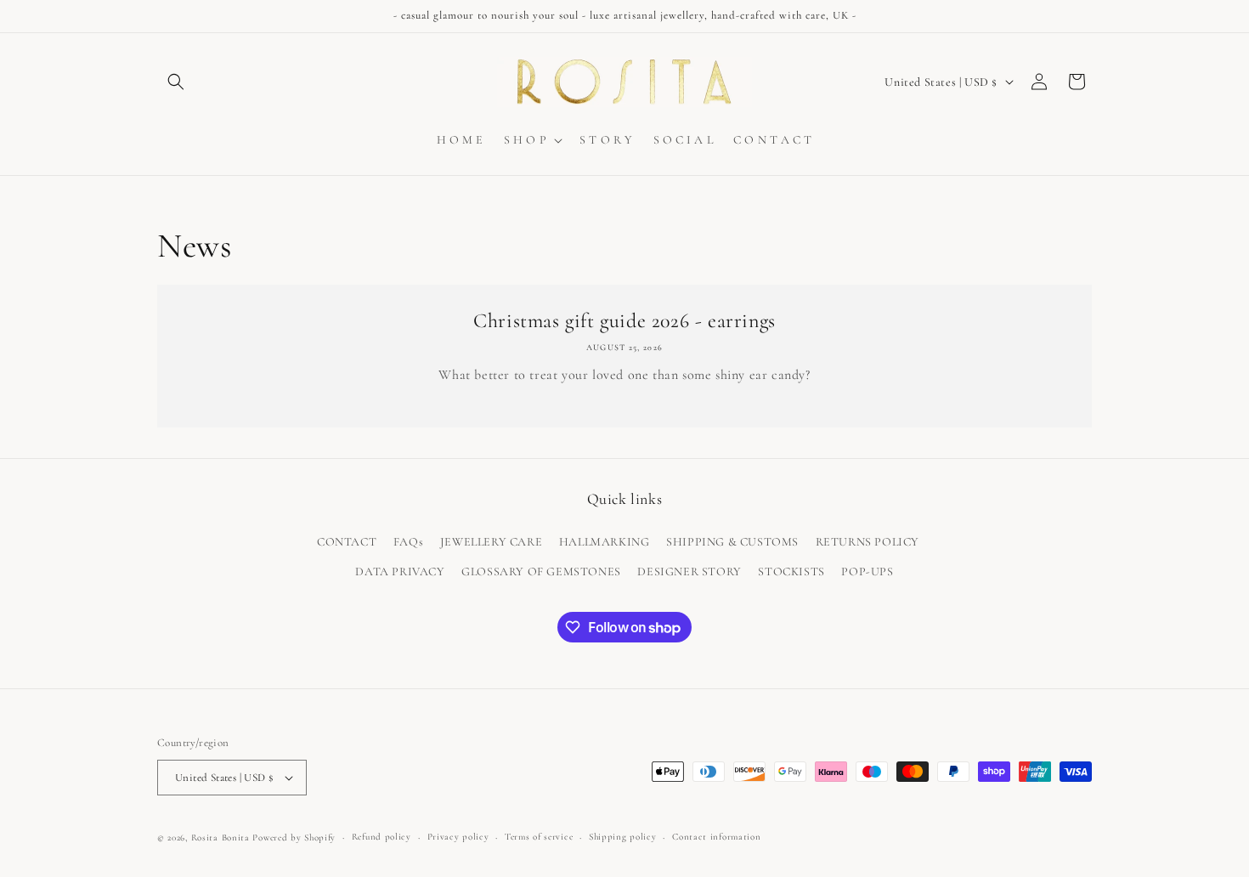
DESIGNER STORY (689, 571)
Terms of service (539, 836)
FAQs (408, 542)
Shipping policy (623, 836)
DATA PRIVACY (399, 571)
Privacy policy (458, 836)
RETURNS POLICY (867, 542)
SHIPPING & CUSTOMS (732, 542)
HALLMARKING (604, 542)
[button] (176, 81)
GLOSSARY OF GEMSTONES (541, 571)
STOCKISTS (791, 571)
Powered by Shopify (294, 837)
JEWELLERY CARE (491, 542)
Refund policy (381, 836)
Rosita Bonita (220, 837)
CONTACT (346, 542)
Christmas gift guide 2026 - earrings (624, 320)
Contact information (716, 836)
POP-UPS (867, 571)
